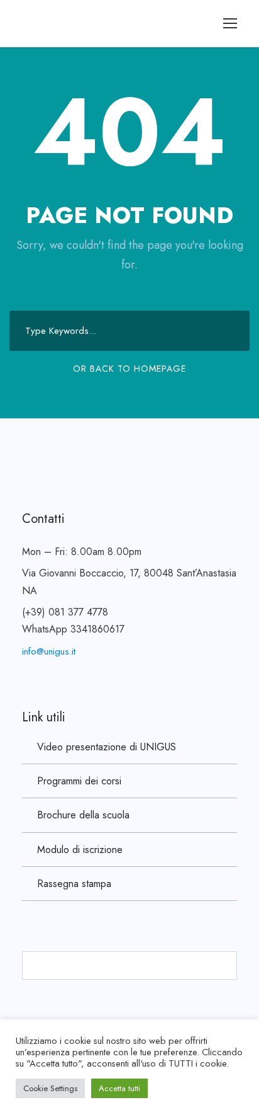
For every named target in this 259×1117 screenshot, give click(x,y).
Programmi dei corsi (79, 781)
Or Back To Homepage (129, 368)
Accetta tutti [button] (119, 1088)
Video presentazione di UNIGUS (106, 747)
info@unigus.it (48, 651)
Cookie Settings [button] (50, 1088)
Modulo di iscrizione (80, 849)
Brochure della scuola (83, 815)
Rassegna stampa (74, 883)
